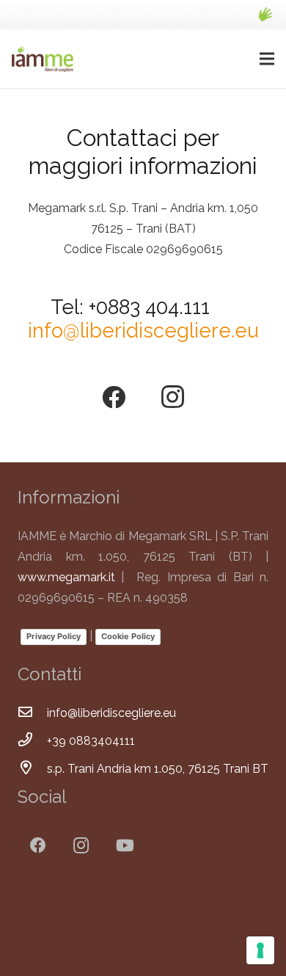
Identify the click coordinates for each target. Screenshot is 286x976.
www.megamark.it (66, 577)
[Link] (265, 14)
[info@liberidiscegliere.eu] (32, 713)
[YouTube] (125, 846)
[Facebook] (113, 397)
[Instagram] (172, 397)
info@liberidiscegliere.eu (143, 330)
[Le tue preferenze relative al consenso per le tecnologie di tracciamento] (260, 950)
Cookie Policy (128, 636)
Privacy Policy (53, 636)
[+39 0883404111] (32, 741)
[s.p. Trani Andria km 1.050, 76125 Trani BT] (32, 769)
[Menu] (267, 58)
